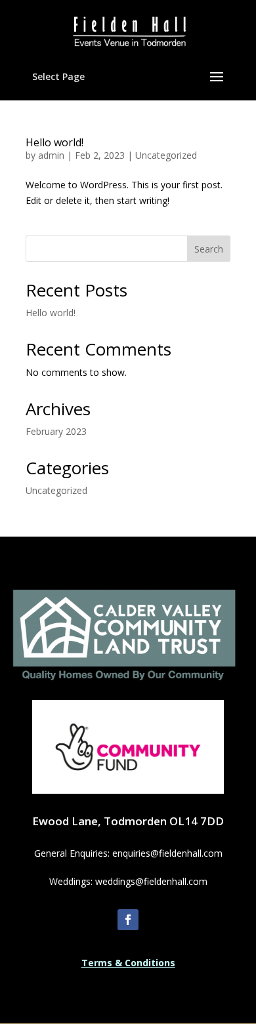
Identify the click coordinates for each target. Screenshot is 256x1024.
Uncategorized (166, 155)
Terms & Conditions (128, 962)
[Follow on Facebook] (128, 919)
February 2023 (56, 431)
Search (208, 249)
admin (51, 155)
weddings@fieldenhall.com (151, 881)
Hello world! (54, 142)
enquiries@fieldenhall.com (167, 853)
